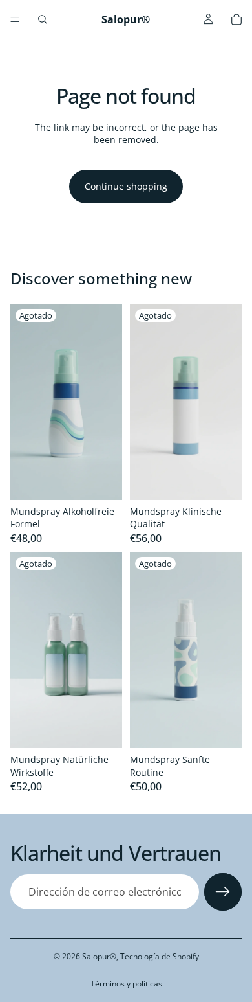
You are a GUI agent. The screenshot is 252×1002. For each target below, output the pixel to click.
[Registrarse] (223, 892)
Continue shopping (126, 186)
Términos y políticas (126, 983)
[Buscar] (42, 19)
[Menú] (15, 19)
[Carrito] (236, 19)
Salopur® (99, 956)
